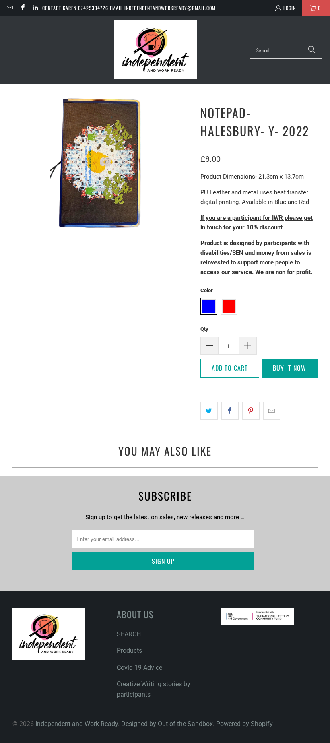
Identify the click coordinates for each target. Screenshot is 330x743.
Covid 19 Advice (139, 667)
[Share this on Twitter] (209, 411)
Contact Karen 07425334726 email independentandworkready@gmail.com (129, 7)
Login (289, 7)
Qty (204, 329)
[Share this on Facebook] (230, 411)
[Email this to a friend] (271, 411)
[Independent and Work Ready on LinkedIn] (34, 7)
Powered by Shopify (244, 724)
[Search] (312, 50)
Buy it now (289, 368)
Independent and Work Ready (76, 724)
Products (129, 650)
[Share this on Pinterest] (251, 411)
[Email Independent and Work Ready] (9, 7)
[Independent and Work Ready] (155, 50)
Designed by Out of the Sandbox (167, 724)
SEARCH (129, 634)
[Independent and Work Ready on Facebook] (22, 7)
